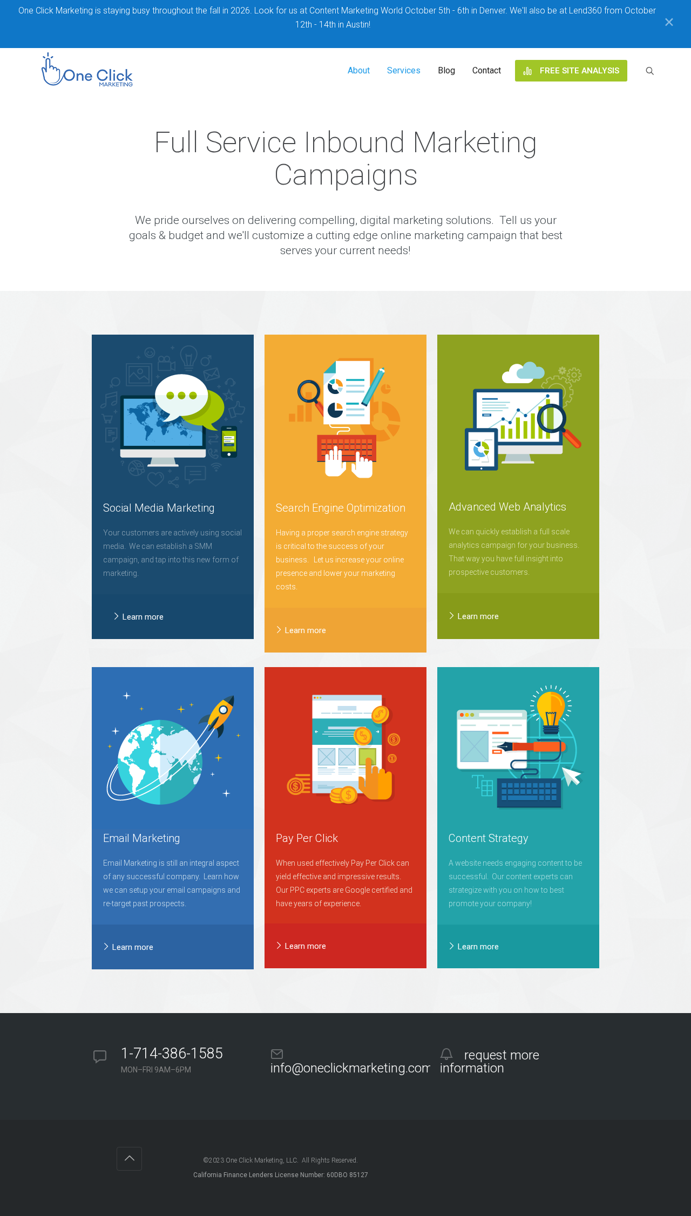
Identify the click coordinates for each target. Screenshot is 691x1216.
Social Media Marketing (159, 507)
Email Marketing (141, 838)
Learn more (142, 617)
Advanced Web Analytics (507, 506)
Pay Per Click (307, 838)
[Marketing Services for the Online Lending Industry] (89, 70)
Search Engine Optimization (340, 507)
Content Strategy (489, 838)
